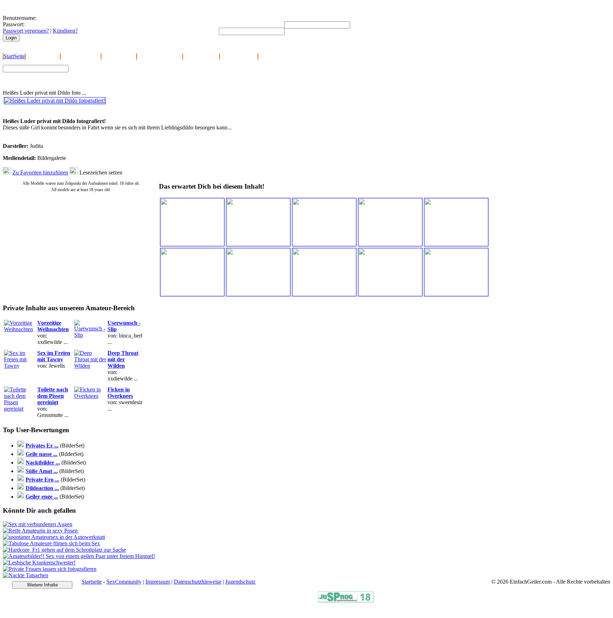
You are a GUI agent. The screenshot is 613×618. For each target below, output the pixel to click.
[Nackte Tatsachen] (25, 575)
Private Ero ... (42, 480)
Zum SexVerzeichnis (96, 80)
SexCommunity (124, 582)
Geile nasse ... (41, 454)
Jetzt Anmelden (43, 56)
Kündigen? (65, 31)
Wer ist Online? (118, 56)
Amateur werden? (81, 56)
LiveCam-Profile (239, 56)
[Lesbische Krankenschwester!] (39, 562)
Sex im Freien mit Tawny (53, 356)
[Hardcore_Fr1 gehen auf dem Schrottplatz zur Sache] (64, 550)
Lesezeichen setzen (100, 172)
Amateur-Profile (201, 56)
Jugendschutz (240, 582)
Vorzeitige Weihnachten (53, 326)
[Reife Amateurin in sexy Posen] (40, 531)
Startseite (92, 582)
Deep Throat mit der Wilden (122, 359)
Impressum (157, 582)
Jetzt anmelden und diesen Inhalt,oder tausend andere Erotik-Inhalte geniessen (53, 111)
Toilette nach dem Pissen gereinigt (52, 395)
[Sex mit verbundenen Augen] (37, 524)
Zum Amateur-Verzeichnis (102, 73)
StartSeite (14, 56)
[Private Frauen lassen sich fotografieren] (49, 569)
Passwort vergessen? (26, 31)
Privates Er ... (42, 445)
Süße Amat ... (42, 471)
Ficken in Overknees (120, 392)
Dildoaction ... (42, 488)
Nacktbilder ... (43, 463)
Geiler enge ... (42, 497)
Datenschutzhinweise (197, 582)
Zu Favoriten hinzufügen (40, 172)
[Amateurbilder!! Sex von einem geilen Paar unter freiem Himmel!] (79, 556)
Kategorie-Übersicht (159, 56)
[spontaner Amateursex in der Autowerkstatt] (54, 537)
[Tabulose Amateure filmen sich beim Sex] (51, 543)
